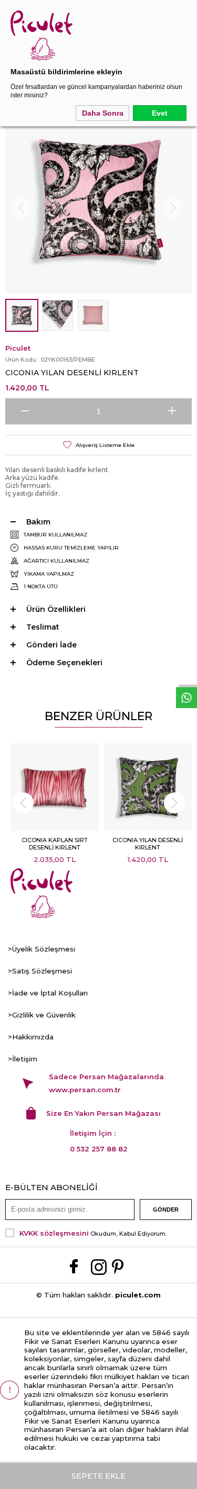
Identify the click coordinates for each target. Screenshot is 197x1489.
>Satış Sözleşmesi (40, 971)
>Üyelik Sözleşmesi (41, 949)
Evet (160, 113)
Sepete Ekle (98, 1476)
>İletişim (22, 1059)
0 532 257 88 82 (99, 1149)
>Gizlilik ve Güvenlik (42, 1015)
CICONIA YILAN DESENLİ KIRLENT (147, 843)
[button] (23, 802)
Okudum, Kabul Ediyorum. (93, 1233)
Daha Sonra (102, 113)
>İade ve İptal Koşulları (48, 993)
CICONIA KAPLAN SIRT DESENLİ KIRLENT (55, 843)
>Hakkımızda (31, 1037)
